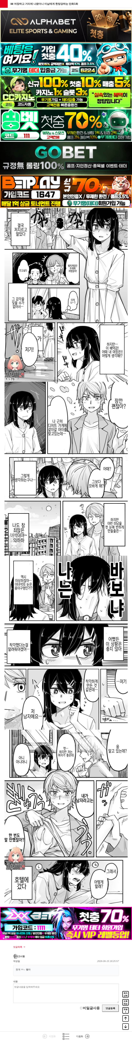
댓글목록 (17, 947)
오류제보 (125, 1002)
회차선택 (125, 994)
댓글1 (125, 1010)
